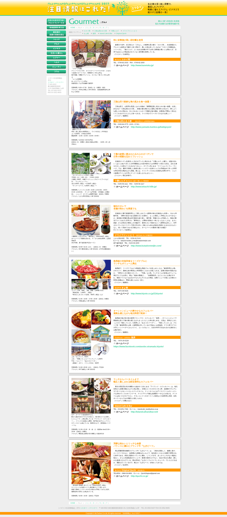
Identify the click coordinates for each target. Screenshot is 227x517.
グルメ (56, 44)
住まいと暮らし (56, 53)
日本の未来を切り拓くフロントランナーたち (56, 21)
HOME (72, 28)
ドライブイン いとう (130, 31)
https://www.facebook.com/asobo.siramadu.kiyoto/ (138, 346)
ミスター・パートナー (56, 82)
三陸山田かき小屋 (100, 31)
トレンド (56, 39)
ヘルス (56, 62)
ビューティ (56, 67)
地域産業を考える (56, 28)
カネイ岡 (87, 31)
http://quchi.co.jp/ (139, 476)
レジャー (56, 58)
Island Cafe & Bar (106, 33)
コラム (56, 72)
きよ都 (86, 33)
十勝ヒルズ (115, 31)
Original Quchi (121, 33)
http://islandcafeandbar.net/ (144, 412)
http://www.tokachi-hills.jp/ (144, 187)
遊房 (94, 33)
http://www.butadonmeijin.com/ (146, 246)
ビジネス (56, 49)
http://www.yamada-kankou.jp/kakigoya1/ (151, 127)
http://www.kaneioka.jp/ (142, 65)
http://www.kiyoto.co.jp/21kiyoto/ (147, 293)
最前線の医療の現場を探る (56, 33)
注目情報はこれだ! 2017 (113, 7)
